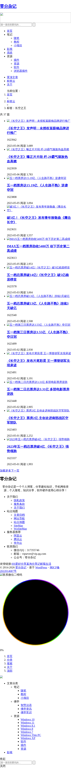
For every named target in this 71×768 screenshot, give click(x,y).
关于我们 (19, 507)
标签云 (11, 80)
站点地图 (19, 522)
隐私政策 (19, 500)
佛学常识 (26, 712)
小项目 (18, 45)
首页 (9, 30)
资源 (16, 63)
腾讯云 (18, 539)
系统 (9, 52)
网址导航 (19, 518)
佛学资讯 (26, 708)
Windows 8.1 (28, 725)
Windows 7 (27, 731)
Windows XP (28, 738)
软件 (16, 67)
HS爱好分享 (19, 563)
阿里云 (18, 535)
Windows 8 (27, 728)
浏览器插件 (21, 70)
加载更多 (5, 470)
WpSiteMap (20, 528)
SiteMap (18, 525)
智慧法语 (26, 705)
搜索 (9, 663)
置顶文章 (12, 77)
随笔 (16, 38)
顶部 (9, 670)
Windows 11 (27, 722)
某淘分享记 (33, 563)
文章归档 (19, 514)
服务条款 (19, 503)
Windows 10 (27, 719)
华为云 (18, 542)
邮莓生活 (45, 563)
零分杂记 (20, 567)
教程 (16, 41)
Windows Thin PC (31, 735)
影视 (9, 49)
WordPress (41, 567)
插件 (16, 59)
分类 (9, 659)
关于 (9, 84)
